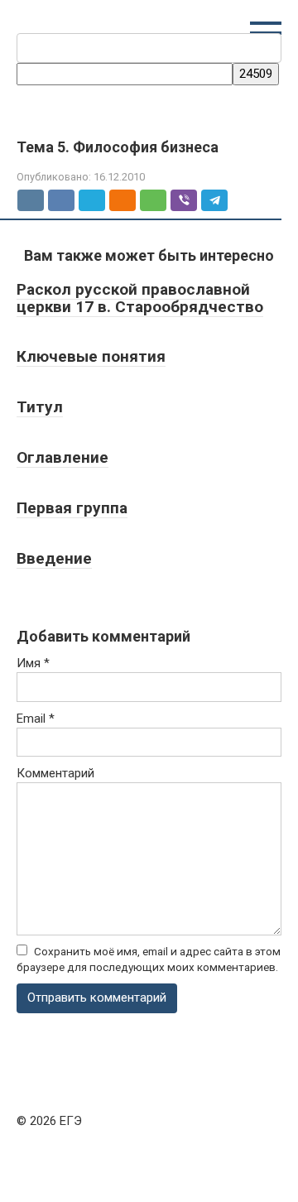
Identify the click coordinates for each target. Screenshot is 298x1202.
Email (36, 718)
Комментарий (55, 773)
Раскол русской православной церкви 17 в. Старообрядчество (140, 298)
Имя (33, 663)
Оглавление (62, 457)
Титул (40, 406)
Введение (54, 558)
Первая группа (72, 507)
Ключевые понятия (91, 356)
